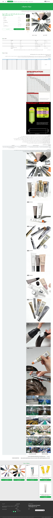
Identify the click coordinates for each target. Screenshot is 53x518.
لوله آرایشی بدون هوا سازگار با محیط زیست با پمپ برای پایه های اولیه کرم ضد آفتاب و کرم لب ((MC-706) (19, 478)
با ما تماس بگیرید (15, 1)
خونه (32, 1)
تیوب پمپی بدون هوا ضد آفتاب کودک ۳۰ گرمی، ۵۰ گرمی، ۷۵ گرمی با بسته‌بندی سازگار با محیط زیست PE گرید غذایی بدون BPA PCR (32, 478)
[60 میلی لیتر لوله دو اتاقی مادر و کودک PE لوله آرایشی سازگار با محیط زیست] (45, 471)
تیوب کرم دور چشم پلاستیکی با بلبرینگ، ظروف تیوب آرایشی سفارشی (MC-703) (45, 495)
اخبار (24, 1)
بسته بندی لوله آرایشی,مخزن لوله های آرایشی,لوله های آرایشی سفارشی (36, 456)
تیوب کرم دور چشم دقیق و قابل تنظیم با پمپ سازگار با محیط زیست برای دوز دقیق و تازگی (6, 477)
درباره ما (29, 1)
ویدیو (19, 1)
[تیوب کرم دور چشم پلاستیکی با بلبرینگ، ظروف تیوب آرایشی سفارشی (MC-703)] (45, 488)
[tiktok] (11, 511)
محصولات (26, 1)
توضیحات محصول (34, 35)
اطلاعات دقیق (45, 35)
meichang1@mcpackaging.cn (39, 510)
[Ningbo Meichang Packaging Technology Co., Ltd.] (47, 1)
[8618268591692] (15, 511)
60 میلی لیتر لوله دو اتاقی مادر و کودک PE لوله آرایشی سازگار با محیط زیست (45, 477)
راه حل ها (21, 1)
